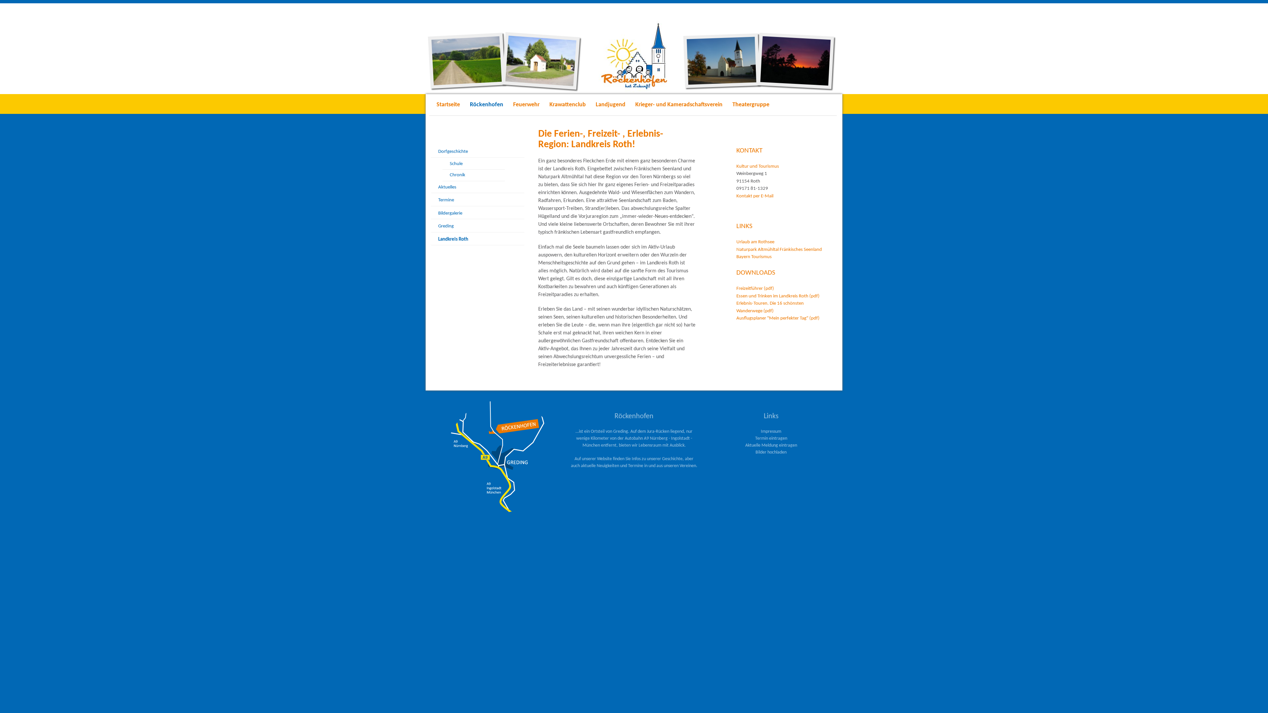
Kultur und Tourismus (758, 166)
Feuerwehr (526, 105)
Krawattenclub (567, 105)
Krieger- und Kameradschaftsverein (678, 105)
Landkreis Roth (453, 239)
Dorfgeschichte (453, 151)
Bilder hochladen (771, 452)
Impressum (771, 431)
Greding (446, 226)
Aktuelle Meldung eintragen (771, 445)
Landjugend (610, 105)
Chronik (457, 175)
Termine (446, 200)
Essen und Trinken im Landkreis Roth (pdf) (778, 296)
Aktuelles (447, 187)
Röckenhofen (486, 105)
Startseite (448, 105)
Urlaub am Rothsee (755, 242)
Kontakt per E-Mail (755, 196)
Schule (456, 163)
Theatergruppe (750, 105)
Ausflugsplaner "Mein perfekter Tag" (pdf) (778, 318)
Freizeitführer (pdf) (755, 288)
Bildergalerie (450, 213)
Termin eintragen (771, 438)
